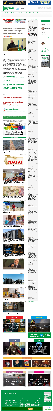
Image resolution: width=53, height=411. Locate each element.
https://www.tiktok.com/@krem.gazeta (13, 112)
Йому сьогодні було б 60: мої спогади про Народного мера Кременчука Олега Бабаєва (45, 35)
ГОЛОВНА (7, 12)
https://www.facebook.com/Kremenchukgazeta (16, 105)
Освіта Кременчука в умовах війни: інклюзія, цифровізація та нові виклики (33, 23)
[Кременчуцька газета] (8, 8)
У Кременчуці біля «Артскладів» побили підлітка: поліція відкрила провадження (33, 76)
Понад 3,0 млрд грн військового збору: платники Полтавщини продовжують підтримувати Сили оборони (32, 46)
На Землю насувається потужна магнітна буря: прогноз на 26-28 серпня (32, 282)
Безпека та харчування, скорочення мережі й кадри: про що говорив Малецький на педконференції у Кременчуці (32, 183)
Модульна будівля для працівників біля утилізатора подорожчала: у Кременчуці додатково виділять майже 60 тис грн (14, 240)
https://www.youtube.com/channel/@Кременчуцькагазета (14, 111)
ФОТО (26, 12)
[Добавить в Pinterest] (8, 36)
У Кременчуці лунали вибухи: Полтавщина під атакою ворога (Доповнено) (33, 72)
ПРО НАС (6, 15)
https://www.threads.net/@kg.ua (12, 109)
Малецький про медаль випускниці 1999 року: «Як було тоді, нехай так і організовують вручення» (32, 171)
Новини (8, 24)
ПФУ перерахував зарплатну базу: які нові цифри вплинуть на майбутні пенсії (33, 67)
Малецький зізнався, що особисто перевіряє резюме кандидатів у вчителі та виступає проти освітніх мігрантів (32, 165)
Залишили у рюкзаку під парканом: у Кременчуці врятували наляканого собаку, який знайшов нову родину (32, 294)
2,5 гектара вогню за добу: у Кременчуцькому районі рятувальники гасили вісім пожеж (32, 223)
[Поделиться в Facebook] (3, 36)
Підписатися (48, 409)
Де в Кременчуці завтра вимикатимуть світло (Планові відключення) (33, 129)
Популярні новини (34, 19)
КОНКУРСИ (39, 12)
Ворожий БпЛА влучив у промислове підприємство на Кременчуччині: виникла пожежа (39, 326)
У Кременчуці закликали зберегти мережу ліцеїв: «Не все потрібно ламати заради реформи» (13, 226)
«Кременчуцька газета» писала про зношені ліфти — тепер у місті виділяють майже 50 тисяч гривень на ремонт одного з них (14, 313)
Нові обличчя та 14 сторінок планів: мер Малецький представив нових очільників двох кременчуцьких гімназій (32, 255)
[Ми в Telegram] (39, 335)
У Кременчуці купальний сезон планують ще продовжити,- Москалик (12, 212)
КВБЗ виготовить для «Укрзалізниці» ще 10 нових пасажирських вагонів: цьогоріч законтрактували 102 (33, 271)
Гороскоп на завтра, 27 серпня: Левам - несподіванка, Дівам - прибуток (32, 62)
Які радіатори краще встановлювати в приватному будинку (33, 176)
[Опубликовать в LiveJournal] (6, 36)
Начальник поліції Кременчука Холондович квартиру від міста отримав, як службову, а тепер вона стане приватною (14, 81)
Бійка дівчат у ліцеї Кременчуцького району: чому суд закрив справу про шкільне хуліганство (33, 240)
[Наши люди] (14, 340)
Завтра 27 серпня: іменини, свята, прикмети (32, 97)
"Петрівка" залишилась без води (32, 299)
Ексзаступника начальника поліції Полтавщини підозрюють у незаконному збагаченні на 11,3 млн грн (32, 217)
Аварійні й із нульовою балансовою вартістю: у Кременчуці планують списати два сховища (13, 285)
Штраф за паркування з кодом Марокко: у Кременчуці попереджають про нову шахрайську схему (33, 134)
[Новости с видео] (39, 340)
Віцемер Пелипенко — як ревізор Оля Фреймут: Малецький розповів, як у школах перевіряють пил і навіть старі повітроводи (14, 270)
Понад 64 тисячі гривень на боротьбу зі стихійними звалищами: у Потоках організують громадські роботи (14, 151)
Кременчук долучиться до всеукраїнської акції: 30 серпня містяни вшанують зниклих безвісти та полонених (14, 255)
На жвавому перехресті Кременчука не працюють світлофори (13, 166)
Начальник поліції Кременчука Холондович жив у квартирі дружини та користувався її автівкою (13, 77)
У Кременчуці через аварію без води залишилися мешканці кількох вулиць (32, 249)
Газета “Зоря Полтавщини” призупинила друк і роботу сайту (32, 203)
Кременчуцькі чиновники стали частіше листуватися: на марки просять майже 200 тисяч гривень (13, 182)
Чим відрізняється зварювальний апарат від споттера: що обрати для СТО (33, 100)
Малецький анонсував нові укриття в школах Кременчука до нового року (33, 245)
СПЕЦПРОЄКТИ (19, 12)
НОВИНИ (12, 12)
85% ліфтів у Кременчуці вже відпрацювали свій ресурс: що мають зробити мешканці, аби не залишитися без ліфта (33, 197)
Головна (4, 24)
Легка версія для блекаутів (34, 8)
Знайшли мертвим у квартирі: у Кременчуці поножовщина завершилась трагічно (33, 228)
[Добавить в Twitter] (9, 36)
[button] (4, 325)
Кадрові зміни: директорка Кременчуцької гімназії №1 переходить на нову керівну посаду (33, 262)
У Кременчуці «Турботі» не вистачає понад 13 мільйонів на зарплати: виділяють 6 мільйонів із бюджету (13, 197)
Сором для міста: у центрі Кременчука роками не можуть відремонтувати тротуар (14, 381)
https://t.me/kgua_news (11, 108)
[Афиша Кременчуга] (27, 358)
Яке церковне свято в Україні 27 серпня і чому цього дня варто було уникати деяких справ (33, 57)
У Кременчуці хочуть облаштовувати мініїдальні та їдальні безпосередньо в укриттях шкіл (33, 190)
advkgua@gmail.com (8, 405)
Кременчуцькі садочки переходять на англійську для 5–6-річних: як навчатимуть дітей (13, 299)
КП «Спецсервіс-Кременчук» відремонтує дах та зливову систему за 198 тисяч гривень (33, 212)
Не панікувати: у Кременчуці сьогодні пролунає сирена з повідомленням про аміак (32, 288)
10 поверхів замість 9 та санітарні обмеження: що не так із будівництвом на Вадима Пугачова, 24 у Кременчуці (32, 40)
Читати (45, 64)
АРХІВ (44, 12)
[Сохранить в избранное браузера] (11, 36)
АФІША (34, 12)
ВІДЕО (30, 12)
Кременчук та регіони (13, 24)
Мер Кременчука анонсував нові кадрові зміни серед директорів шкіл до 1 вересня (32, 233)
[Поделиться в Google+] (4, 36)
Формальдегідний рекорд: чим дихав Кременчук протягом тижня (32, 207)
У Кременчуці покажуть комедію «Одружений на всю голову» (33, 105)
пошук (45, 21)
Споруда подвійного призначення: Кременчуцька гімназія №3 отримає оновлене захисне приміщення (32, 277)
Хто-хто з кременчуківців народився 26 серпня (32, 266)
